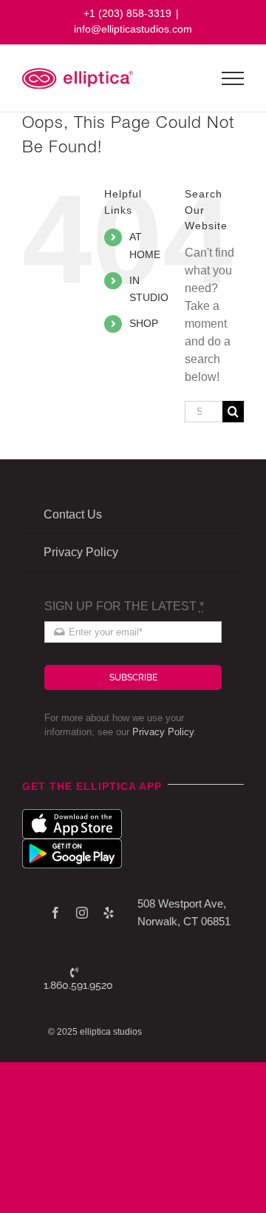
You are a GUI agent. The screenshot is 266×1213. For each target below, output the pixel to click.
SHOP (143, 323)
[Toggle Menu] (233, 78)
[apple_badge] (72, 814)
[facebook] (55, 913)
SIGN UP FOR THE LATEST (124, 606)
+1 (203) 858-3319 (127, 13)
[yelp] (109, 913)
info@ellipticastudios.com (133, 29)
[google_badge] (72, 844)
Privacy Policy (163, 731)
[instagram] (82, 913)
